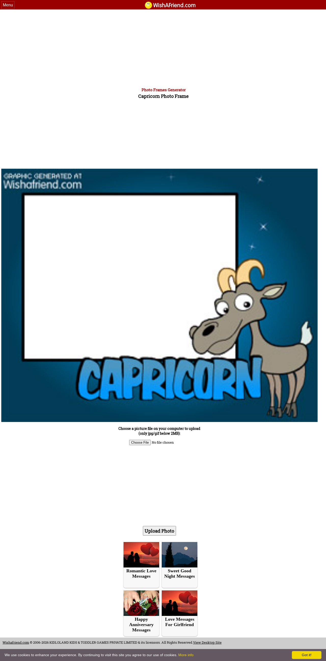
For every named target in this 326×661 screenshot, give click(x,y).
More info (186, 655)
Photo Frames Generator (164, 89)
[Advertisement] (163, 47)
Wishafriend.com (16, 642)
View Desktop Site (207, 642)
